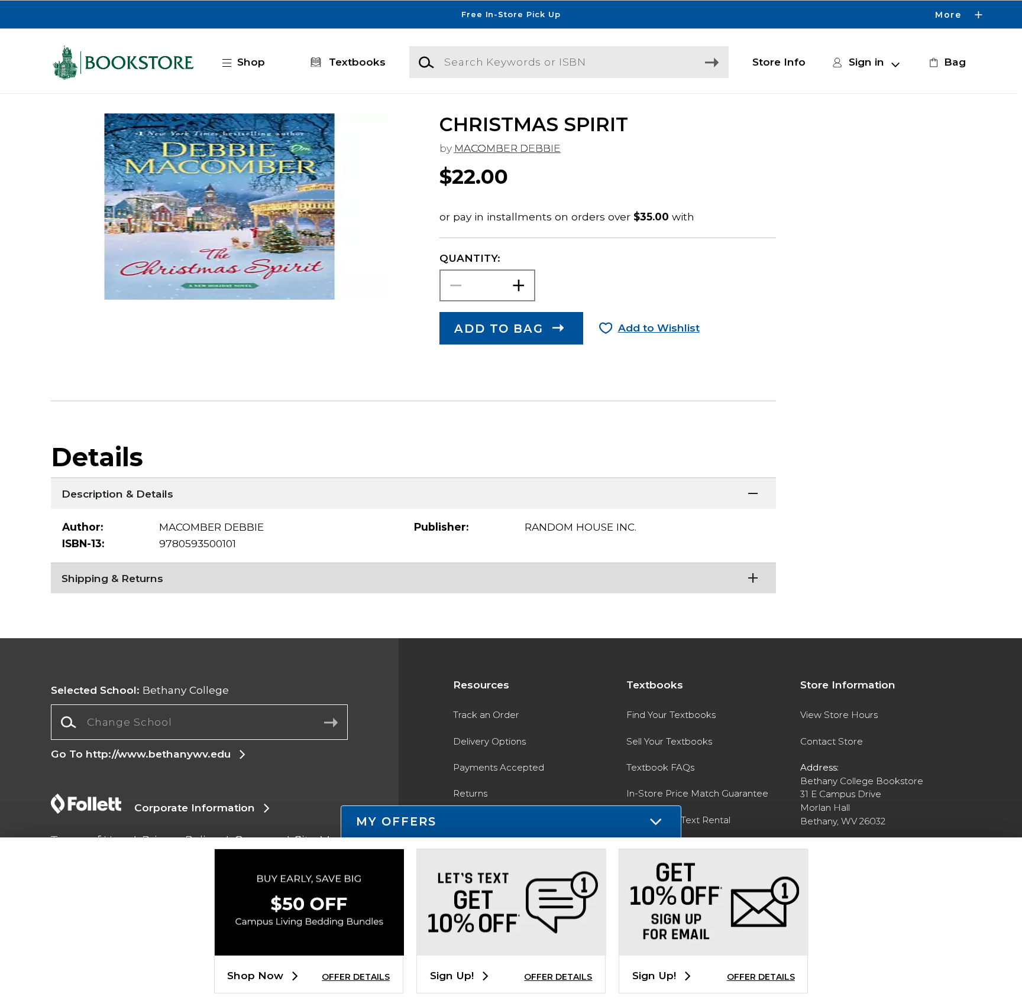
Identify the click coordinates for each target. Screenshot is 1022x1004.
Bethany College (140, 690)
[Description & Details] (413, 492)
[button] (511, 14)
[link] (946, 62)
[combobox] (199, 722)
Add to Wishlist (659, 327)
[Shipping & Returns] (413, 577)
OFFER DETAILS (356, 977)
